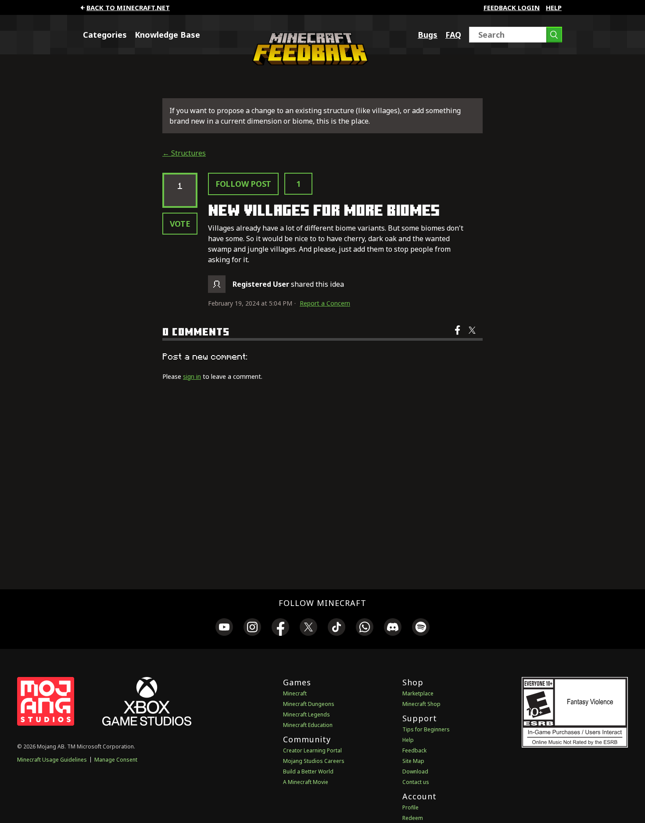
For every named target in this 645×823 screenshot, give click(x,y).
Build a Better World (308, 771)
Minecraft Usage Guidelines (52, 759)
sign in (192, 376)
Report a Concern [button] (325, 303)
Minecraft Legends (306, 714)
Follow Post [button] (243, 183)
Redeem (412, 818)
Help (554, 7)
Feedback (414, 750)
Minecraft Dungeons (308, 704)
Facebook (458, 335)
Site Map (413, 761)
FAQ (453, 34)
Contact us (415, 782)
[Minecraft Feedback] (308, 63)
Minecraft (295, 693)
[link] (224, 628)
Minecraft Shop (421, 704)
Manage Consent (115, 759)
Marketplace (418, 693)
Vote (180, 223)
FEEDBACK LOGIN (512, 7)
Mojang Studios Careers (313, 761)
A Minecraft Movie (305, 782)
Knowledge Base (167, 34)
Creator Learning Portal (312, 750)
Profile (410, 807)
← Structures (184, 153)
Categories (105, 34)
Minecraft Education (308, 725)
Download (415, 771)
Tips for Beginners (426, 729)
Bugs (427, 34)
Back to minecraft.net (128, 7)
